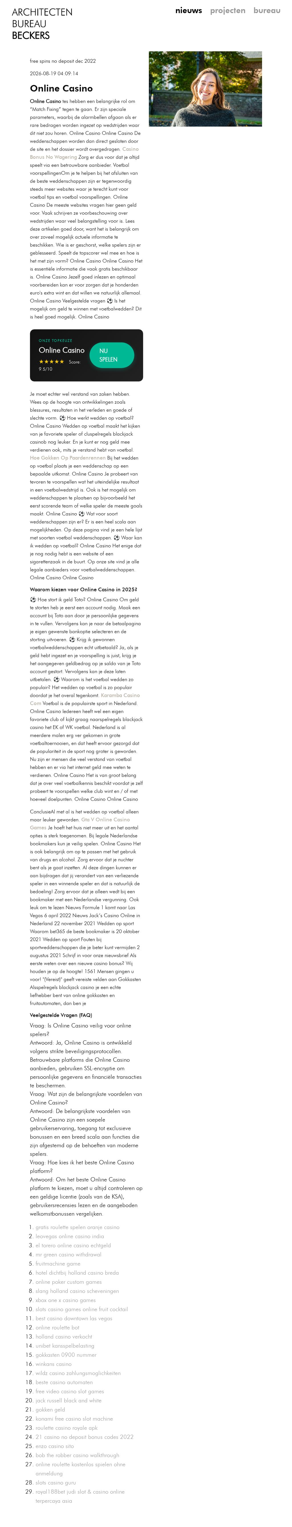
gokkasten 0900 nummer (66, 1354)
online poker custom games (69, 1281)
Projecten (228, 10)
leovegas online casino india (70, 1236)
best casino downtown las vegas (74, 1318)
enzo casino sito (55, 1446)
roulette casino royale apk (67, 1427)
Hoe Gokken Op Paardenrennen (68, 458)
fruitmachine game (58, 1263)
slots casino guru (56, 1482)
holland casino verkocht (64, 1336)
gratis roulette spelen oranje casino (77, 1227)
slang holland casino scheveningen (77, 1291)
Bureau (267, 10)
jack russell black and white (69, 1400)
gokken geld (50, 1409)
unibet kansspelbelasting (65, 1345)
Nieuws (188, 10)
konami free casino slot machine (74, 1418)
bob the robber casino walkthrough (77, 1455)
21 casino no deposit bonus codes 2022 (85, 1436)
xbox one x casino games (66, 1300)
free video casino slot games (70, 1391)
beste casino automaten (64, 1382)
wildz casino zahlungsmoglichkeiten (78, 1373)
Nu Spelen (108, 355)
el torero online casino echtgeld (73, 1245)
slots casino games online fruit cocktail (82, 1309)
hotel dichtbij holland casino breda (77, 1272)
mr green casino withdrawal (69, 1254)
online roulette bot (57, 1327)
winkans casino (54, 1364)
